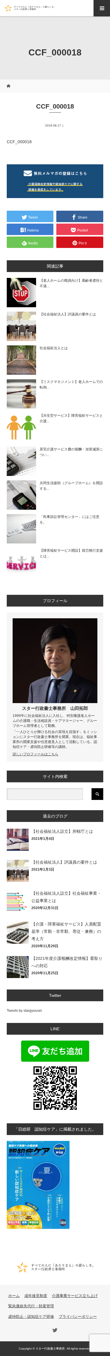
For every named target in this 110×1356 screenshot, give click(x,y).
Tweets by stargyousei (24, 1011)
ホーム (14, 1295)
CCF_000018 (19, 141)
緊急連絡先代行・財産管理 (31, 1306)
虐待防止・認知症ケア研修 (31, 1316)
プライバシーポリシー (78, 1316)
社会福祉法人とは (54, 348)
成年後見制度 (35, 1295)
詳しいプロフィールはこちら (35, 754)
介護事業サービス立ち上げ (75, 1295)
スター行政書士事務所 (44, 708)
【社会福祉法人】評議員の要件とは (68, 314)
